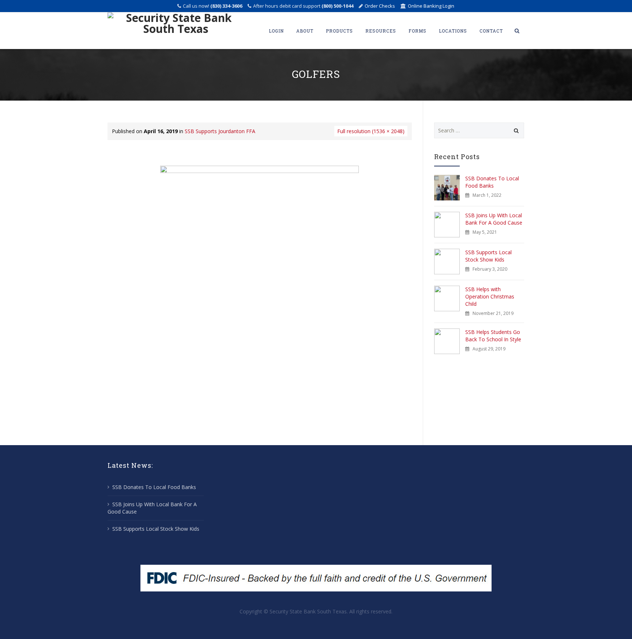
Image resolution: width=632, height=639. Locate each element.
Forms (417, 31)
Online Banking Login (431, 6)
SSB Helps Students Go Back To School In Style (493, 335)
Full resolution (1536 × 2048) (371, 131)
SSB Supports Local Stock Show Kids (488, 256)
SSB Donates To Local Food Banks (492, 182)
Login (276, 31)
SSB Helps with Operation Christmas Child (489, 296)
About (304, 31)
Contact (491, 31)
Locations (453, 31)
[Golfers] (259, 297)
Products (339, 31)
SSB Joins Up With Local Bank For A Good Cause (493, 219)
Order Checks (380, 6)
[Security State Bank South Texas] (176, 30)
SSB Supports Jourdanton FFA (220, 131)
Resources (380, 31)
